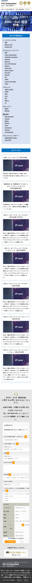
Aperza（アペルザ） (9, 496)
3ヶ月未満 (13, 477)
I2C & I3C (7, 73)
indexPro (28, 494)
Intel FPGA (8, 140)
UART (6, 79)
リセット (22, 541)
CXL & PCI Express (10, 64)
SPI (6, 77)
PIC (6, 98)
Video (6, 125)
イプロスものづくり (20, 494)
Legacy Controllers (10, 81)
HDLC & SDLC (9, 70)
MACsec (7, 111)
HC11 (6, 96)
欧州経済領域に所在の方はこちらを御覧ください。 (15, 429)
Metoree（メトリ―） (9, 494)
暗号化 (7, 109)
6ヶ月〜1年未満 (28, 477)
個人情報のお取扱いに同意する (11, 439)
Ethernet (7, 61)
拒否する (26, 580)
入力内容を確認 (10, 541)
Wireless (7, 59)
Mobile (7, 121)
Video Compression (11, 55)
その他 (6, 498)
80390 (6, 92)
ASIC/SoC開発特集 (20, 9)
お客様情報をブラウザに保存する (17, 538)
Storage (7, 75)
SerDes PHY (8, 47)
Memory (7, 66)
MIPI (6, 42)
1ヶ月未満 (7, 477)
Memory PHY (9, 45)
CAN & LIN (8, 68)
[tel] (24, 3)
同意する (19, 580)
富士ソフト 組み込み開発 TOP (8, 9)
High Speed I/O (9, 117)
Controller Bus (9, 132)
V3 (5, 103)
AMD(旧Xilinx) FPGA (11, 138)
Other (6, 84)
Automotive (8, 128)
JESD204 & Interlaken (11, 57)
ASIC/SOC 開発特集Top (16, 35)
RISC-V (7, 101)
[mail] (20, 3)
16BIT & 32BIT (9, 89)
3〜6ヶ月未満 (20, 477)
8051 (6, 94)
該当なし (7, 500)
